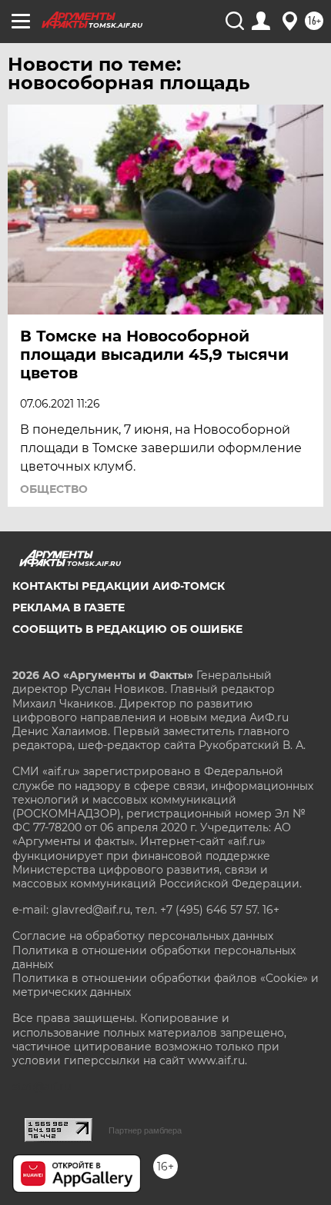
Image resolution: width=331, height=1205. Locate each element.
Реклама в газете (68, 607)
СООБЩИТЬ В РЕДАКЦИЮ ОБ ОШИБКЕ (127, 629)
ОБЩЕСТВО (54, 489)
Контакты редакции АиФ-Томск (118, 586)
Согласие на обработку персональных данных (142, 936)
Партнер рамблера (145, 1130)
